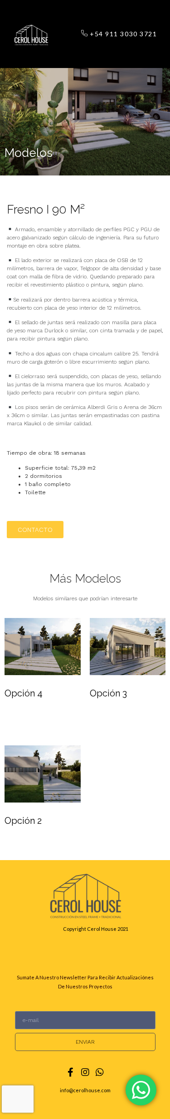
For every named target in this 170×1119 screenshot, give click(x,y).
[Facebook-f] (70, 1072)
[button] (65, 34)
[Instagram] (85, 1072)
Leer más (28, 719)
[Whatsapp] (99, 1072)
